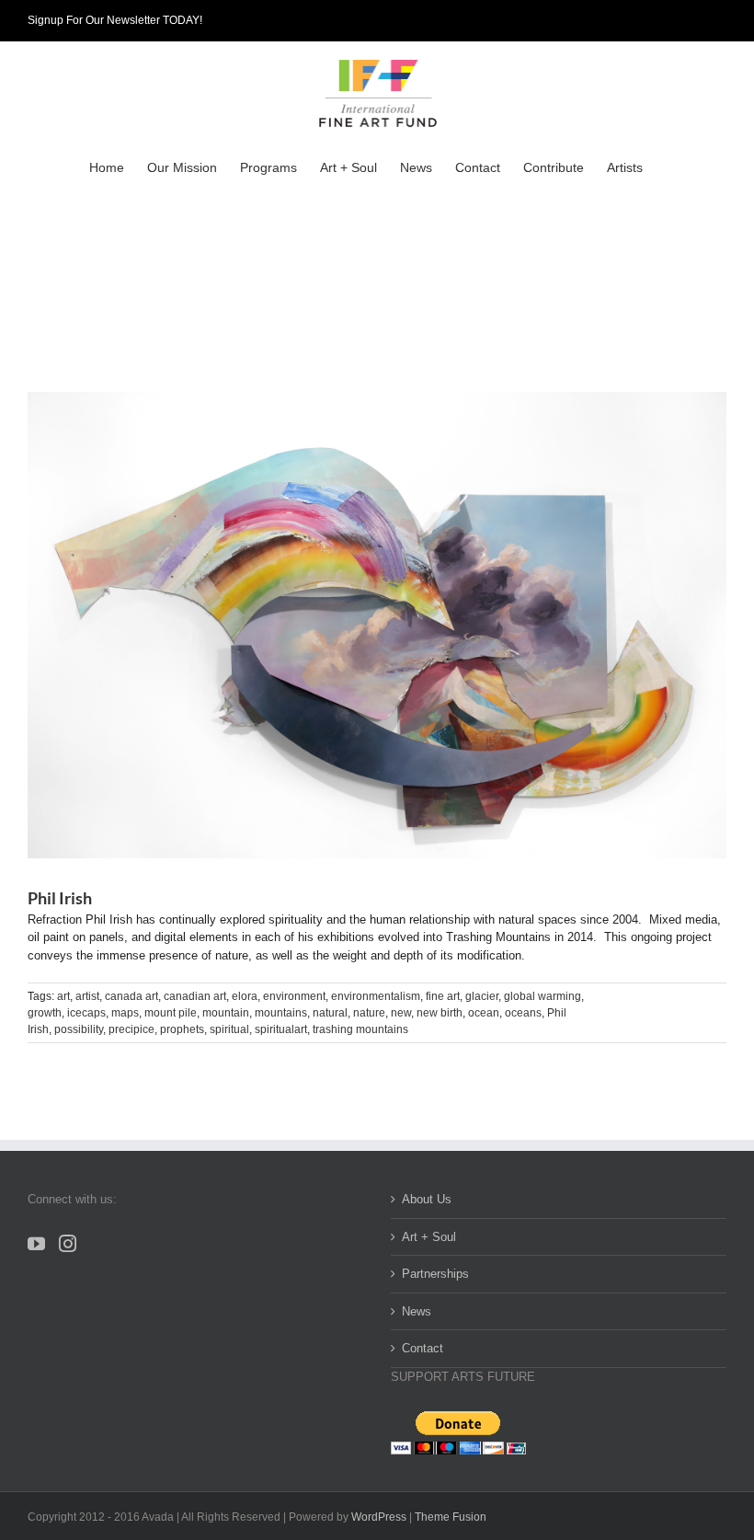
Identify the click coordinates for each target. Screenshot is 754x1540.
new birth (440, 1012)
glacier (481, 996)
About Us (426, 1199)
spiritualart (281, 1029)
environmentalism (375, 996)
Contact (422, 1348)
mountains (281, 1012)
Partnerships (435, 1274)
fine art (443, 996)
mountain (225, 1012)
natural (330, 1012)
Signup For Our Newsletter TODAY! (115, 20)
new (401, 1012)
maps (125, 1012)
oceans (523, 1012)
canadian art (195, 996)
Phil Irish (60, 898)
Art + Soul (429, 1237)
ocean (483, 1012)
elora (244, 996)
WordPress (378, 1517)
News (416, 1311)
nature (369, 1012)
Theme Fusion (450, 1517)
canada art (131, 996)
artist (87, 996)
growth (45, 1012)
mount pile (170, 1012)
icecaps (86, 1012)
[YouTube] (36, 1243)
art (63, 996)
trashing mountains (360, 1029)
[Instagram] (67, 1243)
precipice (131, 1029)
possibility (78, 1029)
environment (294, 996)
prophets (182, 1029)
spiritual (229, 1029)
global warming (542, 996)
